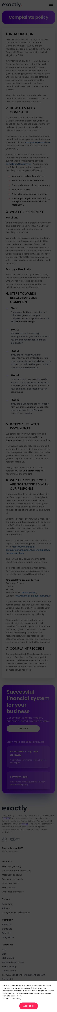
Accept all (28, 1005)
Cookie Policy (16, 996)
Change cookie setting (12, 998)
